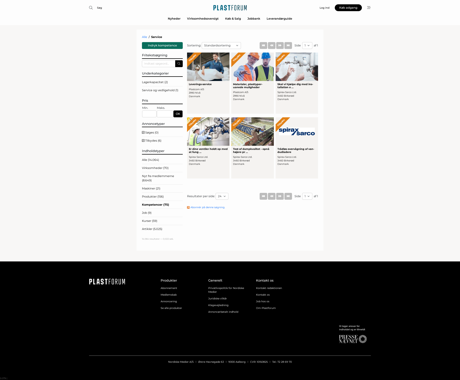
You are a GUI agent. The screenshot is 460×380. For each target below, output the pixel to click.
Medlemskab (169, 294)
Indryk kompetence (162, 45)
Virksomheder (155, 168)
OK (178, 114)
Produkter (153, 196)
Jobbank (253, 18)
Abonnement (169, 288)
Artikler (152, 229)
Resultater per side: (201, 196)
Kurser (149, 221)
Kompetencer (155, 204)
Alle (144, 37)
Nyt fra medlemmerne (158, 178)
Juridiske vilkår (217, 298)
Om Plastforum (266, 308)
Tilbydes (152, 140)
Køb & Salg (233, 18)
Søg (99, 7)
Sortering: (194, 45)
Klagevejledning (218, 305)
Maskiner (151, 188)
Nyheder (174, 18)
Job (146, 212)
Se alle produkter (171, 308)
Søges (151, 132)
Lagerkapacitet (155, 82)
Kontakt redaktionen (269, 288)
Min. (145, 108)
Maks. (161, 108)
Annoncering (169, 301)
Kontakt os (263, 294)
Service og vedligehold (160, 90)
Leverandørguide (279, 18)
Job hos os (262, 301)
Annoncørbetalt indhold (223, 311)
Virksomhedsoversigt (203, 18)
